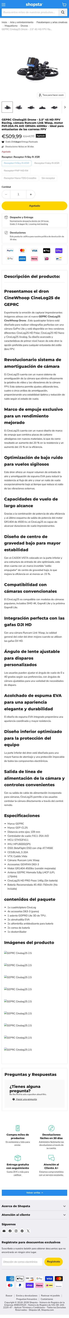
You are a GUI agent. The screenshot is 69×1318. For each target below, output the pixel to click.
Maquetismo (11, 25)
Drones (24, 25)
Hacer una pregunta (26, 1099)
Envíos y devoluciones (26, 1295)
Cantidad (6, 187)
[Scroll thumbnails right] (64, 107)
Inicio (4, 22)
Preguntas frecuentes (26, 1299)
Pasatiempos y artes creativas (52, 22)
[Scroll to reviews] (34, 133)
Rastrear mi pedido (50, 1295)
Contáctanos (47, 1299)
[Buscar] (62, 12)
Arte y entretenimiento (21, 22)
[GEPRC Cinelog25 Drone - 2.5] (7, 107)
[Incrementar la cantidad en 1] (31, 194)
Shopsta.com (47, 1309)
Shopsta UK (34, 1309)
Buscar (9, 1295)
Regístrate (53, 1261)
